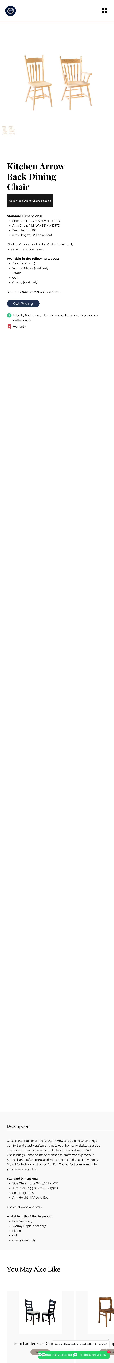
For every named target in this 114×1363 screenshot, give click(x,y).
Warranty (19, 326)
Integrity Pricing (23, 315)
